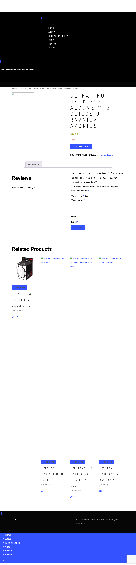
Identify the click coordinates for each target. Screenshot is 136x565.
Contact (8, 550)
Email (74, 222)
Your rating (77, 196)
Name (75, 216)
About (8, 539)
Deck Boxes (23, 88)
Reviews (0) (33, 164)
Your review (78, 200)
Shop (7, 547)
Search (52, 48)
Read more (19, 287)
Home (14, 88)
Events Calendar (58, 36)
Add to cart (81, 146)
